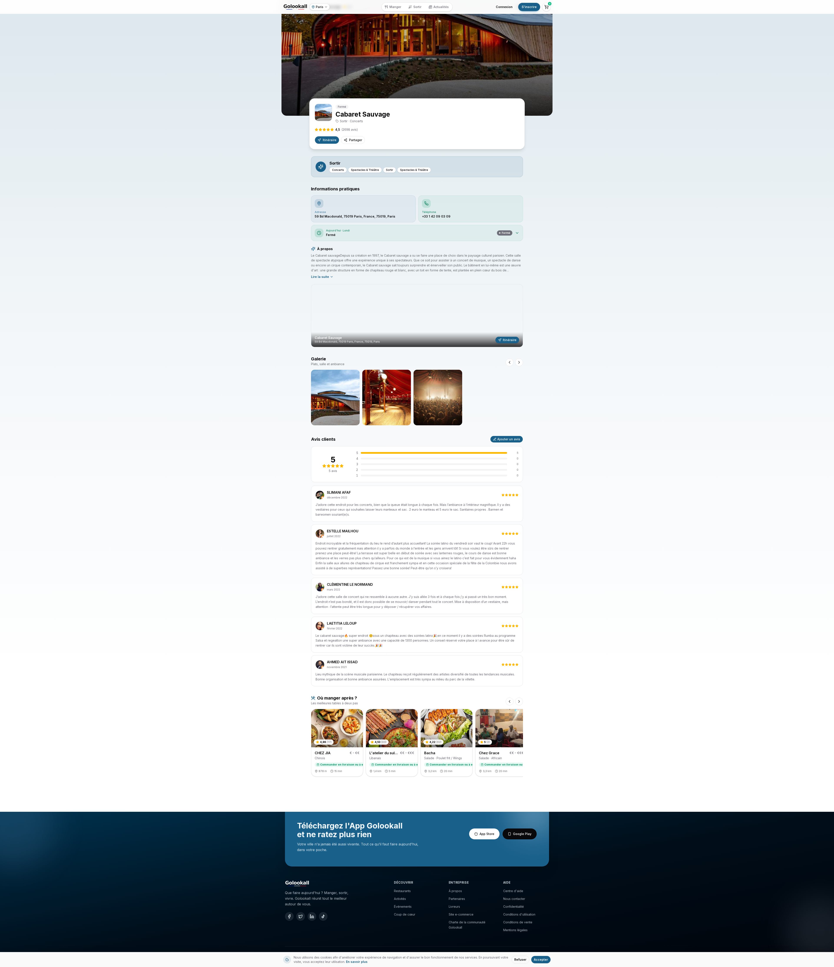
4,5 (346, 129)
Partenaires (457, 899)
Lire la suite (320, 277)
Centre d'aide (513, 891)
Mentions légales (515, 930)
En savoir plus (356, 962)
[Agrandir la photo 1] (335, 397)
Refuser (520, 959)
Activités (400, 899)
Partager (355, 140)
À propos (455, 891)
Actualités (441, 7)
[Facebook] (289, 916)
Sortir (417, 7)
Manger (395, 7)
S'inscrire (529, 7)
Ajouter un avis (508, 439)
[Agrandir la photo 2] (386, 397)
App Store (487, 834)
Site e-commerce (461, 914)
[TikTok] (323, 916)
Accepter (541, 959)
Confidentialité (513, 906)
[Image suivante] (519, 362)
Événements (403, 906)
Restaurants (402, 891)
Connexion (504, 7)
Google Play (522, 834)
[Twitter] (300, 916)
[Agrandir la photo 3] (438, 397)
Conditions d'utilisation (519, 914)
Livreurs (454, 906)
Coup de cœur (404, 914)
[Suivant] (519, 701)
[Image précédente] (509, 362)
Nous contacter (514, 899)
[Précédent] (509, 701)
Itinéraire (329, 140)
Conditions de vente (517, 922)
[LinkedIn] (312, 916)
